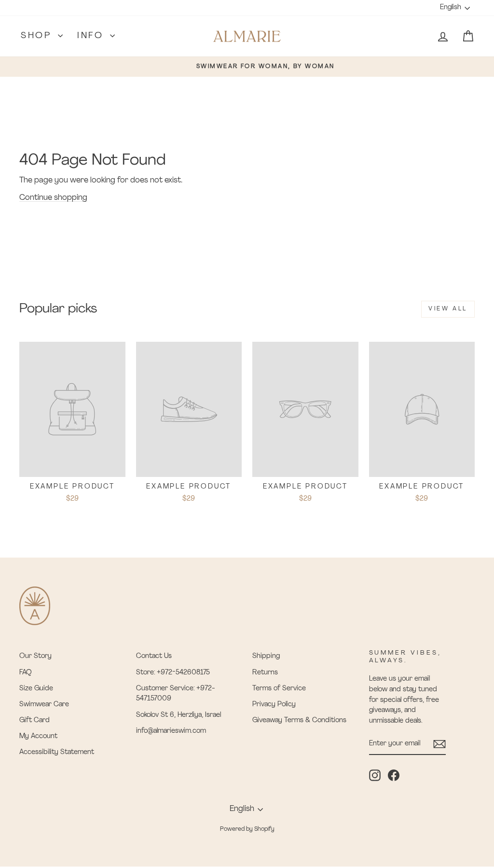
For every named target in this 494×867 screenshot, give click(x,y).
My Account (38, 736)
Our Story (35, 656)
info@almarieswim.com (171, 731)
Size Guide (36, 688)
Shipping (266, 656)
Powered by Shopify (247, 829)
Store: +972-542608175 (173, 673)
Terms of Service (279, 688)
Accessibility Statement (56, 752)
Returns (265, 673)
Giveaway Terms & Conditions (299, 720)
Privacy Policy (274, 704)
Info (92, 36)
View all (447, 309)
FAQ (25, 673)
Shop (38, 36)
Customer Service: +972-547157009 (175, 693)
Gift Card (34, 720)
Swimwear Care (44, 704)
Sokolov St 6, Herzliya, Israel (178, 715)
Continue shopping (53, 198)
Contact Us (154, 656)
